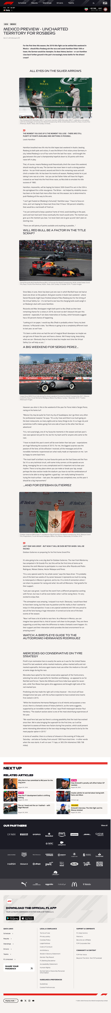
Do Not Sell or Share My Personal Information (52, 972)
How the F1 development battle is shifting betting (34, 796)
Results (34, 3)
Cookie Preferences (47, 987)
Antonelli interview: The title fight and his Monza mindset (86, 809)
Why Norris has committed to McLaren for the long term (35, 781)
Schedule (22, 3)
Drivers (60, 3)
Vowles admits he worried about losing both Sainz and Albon (87, 794)
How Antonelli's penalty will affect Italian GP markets (87, 784)
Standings (47, 3)
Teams (71, 3)
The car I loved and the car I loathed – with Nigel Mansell (34, 806)
